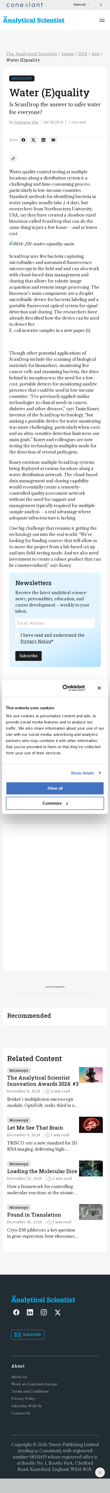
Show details (82, 773)
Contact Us (20, 1413)
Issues (67, 53)
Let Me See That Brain (35, 1127)
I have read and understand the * (52, 638)
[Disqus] (55, 896)
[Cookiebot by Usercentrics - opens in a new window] (64, 688)
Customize (52, 803)
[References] (13, 158)
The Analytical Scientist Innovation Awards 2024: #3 (43, 1080)
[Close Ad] (100, 1472)
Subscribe (28, 655)
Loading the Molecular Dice (42, 1171)
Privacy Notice (35, 641)
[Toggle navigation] (102, 20)
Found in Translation (34, 1215)
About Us (19, 1377)
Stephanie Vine (26, 122)
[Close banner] (99, 688)
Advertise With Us (26, 1406)
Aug (95, 53)
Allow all (55, 788)
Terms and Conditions (30, 1391)
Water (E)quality (23, 60)
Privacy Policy (23, 1398)
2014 (82, 53)
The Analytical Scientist (31, 53)
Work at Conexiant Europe (34, 1384)
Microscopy (22, 78)
